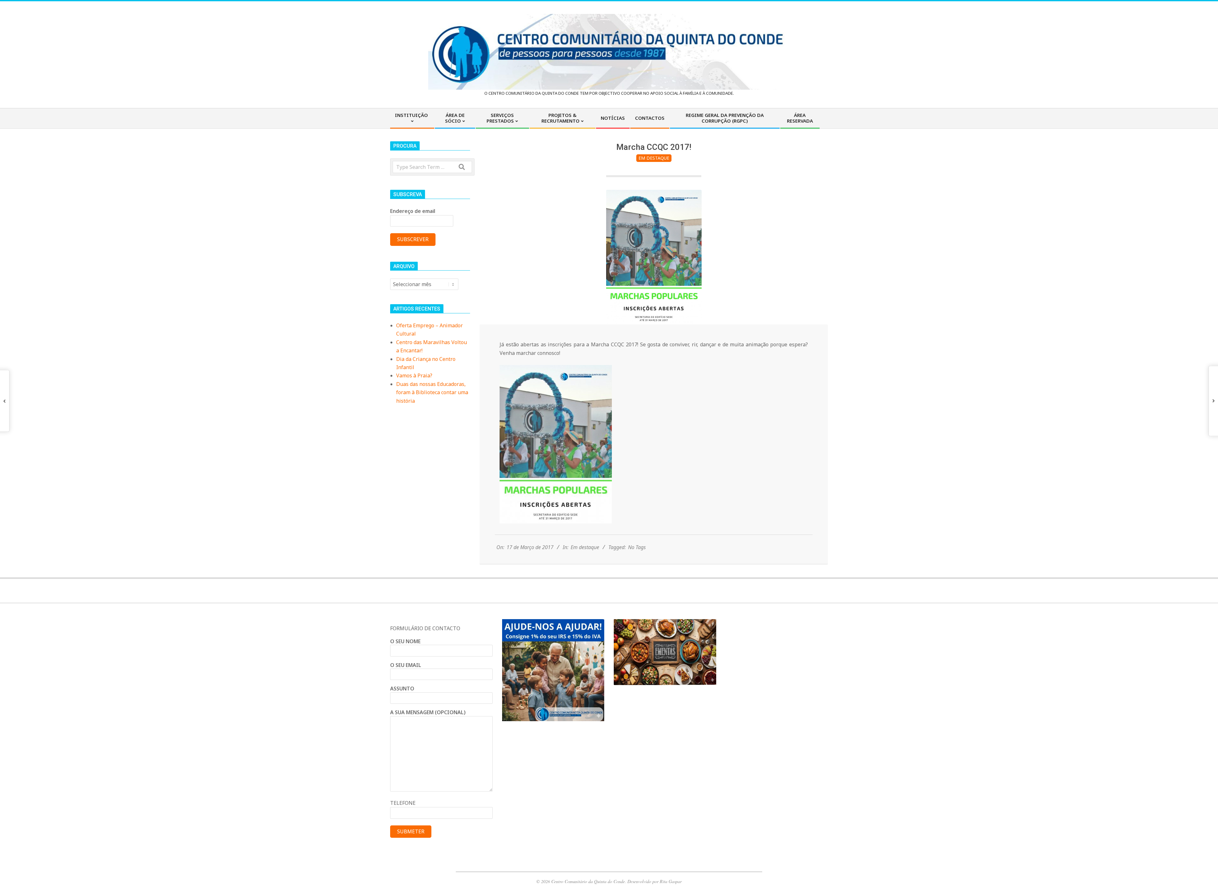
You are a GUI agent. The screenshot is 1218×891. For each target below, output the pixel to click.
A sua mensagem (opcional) (428, 712)
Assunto (402, 688)
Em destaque (653, 158)
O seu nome (405, 641)
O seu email (405, 665)
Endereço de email (412, 211)
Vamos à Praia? (414, 375)
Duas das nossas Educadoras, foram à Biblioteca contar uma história (432, 392)
